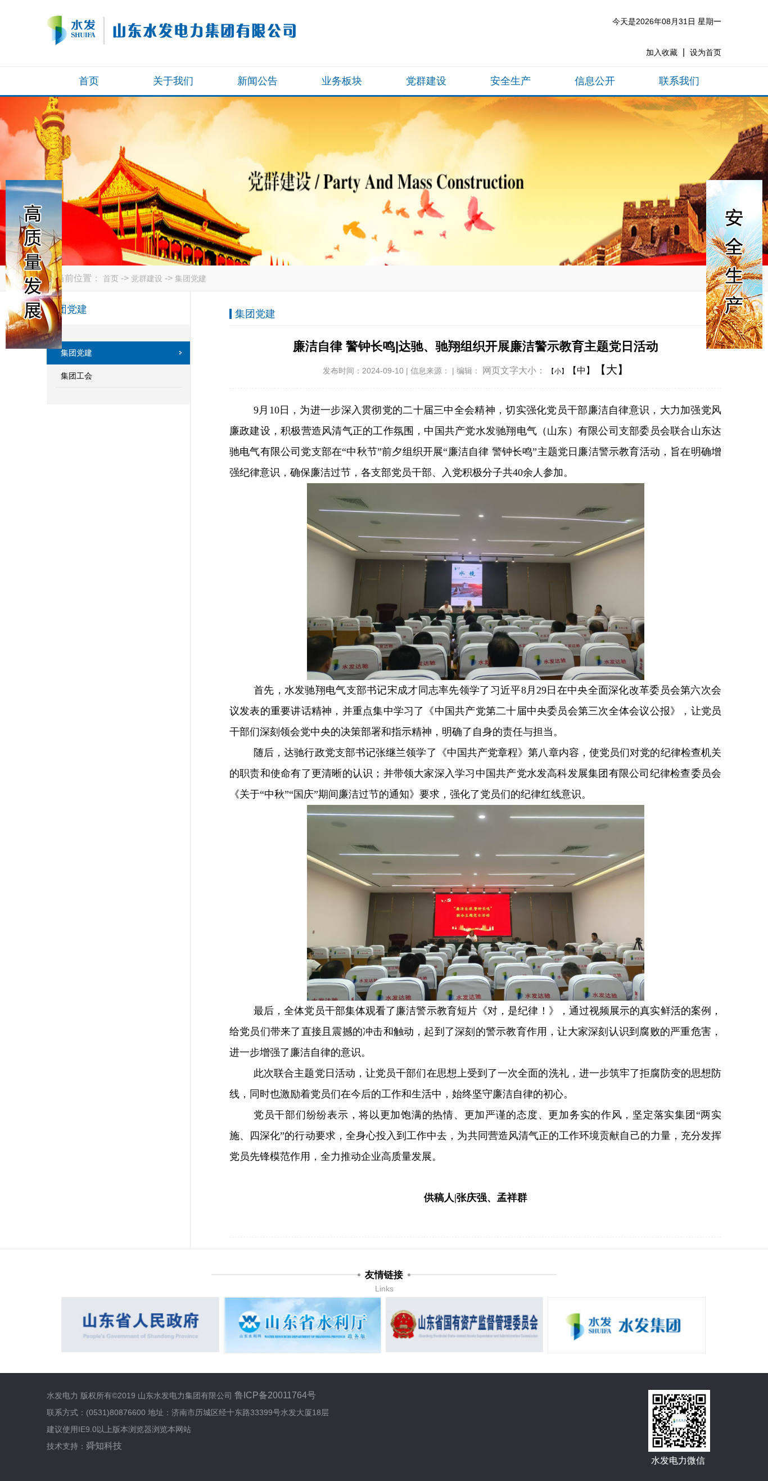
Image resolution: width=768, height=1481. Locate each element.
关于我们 (173, 81)
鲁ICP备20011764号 (275, 1395)
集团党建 (190, 278)
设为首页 (705, 52)
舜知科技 (104, 1446)
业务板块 (342, 81)
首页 (89, 81)
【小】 (558, 371)
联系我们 (679, 81)
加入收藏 (661, 52)
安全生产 (510, 81)
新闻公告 (257, 81)
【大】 (612, 369)
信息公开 (595, 81)
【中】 (581, 370)
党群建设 (426, 81)
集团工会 (76, 375)
